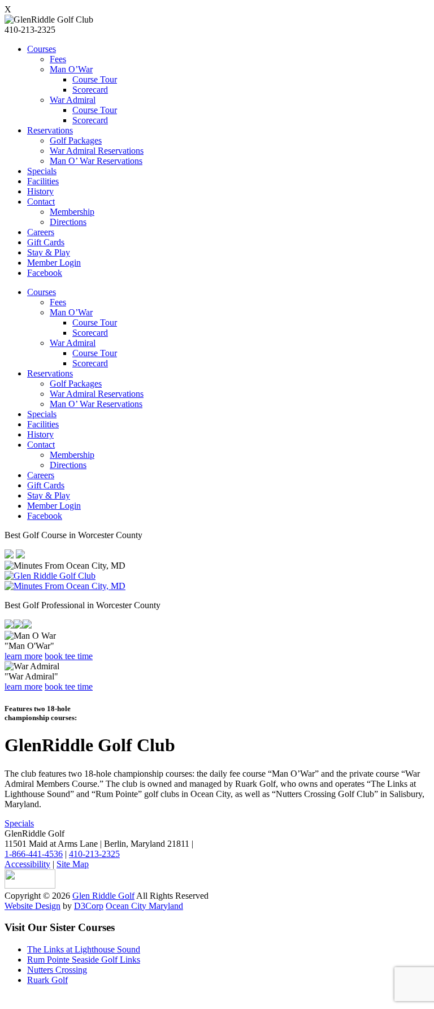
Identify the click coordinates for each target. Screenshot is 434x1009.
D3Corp (88, 906)
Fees (58, 59)
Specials (42, 171)
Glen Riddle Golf (103, 895)
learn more (23, 656)
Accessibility (27, 864)
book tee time (69, 656)
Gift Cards (45, 242)
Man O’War (71, 69)
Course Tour (94, 79)
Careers (40, 232)
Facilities (43, 181)
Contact (41, 201)
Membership (72, 211)
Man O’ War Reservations (96, 161)
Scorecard (90, 89)
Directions (68, 222)
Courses (41, 49)
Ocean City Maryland (144, 906)
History (40, 191)
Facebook (44, 273)
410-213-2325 (94, 854)
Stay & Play (48, 252)
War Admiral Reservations (97, 150)
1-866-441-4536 (34, 854)
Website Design (32, 906)
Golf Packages (76, 140)
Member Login (54, 262)
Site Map (73, 864)
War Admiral (73, 100)
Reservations (50, 130)
